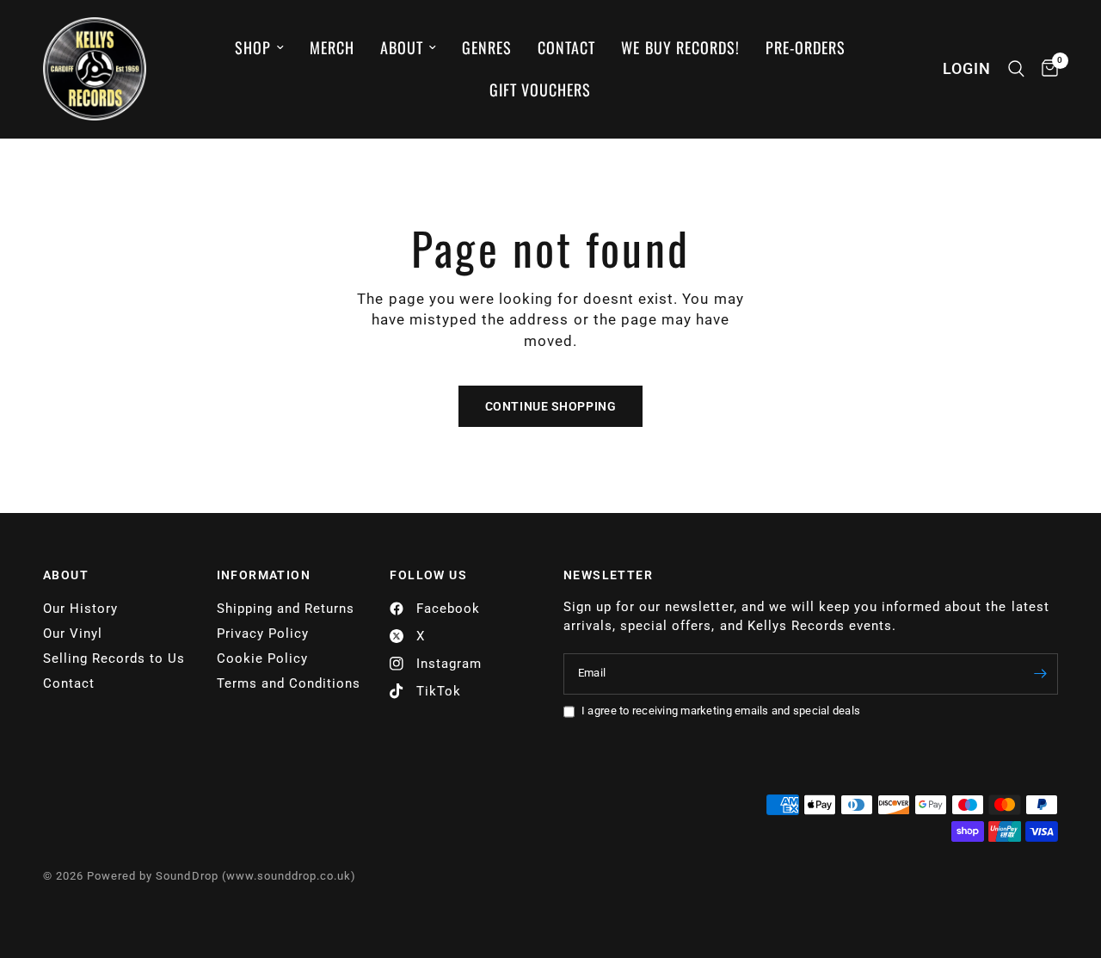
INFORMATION (264, 575)
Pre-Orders (806, 47)
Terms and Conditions (288, 683)
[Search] (1016, 69)
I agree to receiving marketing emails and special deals (720, 710)
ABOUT (66, 575)
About (401, 47)
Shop (253, 47)
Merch (332, 47)
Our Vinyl (72, 633)
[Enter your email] (1041, 674)
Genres (487, 47)
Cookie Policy (262, 658)
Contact (566, 47)
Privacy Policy (263, 633)
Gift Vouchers (540, 89)
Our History (80, 608)
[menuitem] (259, 48)
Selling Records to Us (114, 658)
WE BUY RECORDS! (680, 47)
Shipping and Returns (285, 608)
